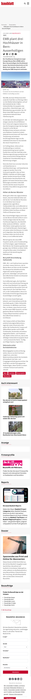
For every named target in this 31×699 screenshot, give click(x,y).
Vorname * (6, 651)
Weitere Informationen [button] (16, 694)
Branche (5, 664)
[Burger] (28, 3)
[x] (10, 679)
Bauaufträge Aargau (9, 597)
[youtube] (21, 679)
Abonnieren (15, 672)
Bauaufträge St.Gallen (10, 603)
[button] (3, 84)
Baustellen (7, 376)
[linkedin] (18, 679)
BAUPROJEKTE (16, 33)
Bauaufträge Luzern (9, 601)
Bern (5, 373)
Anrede (5, 644)
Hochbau (12, 373)
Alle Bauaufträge (6, 610)
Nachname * (6, 657)
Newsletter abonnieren (15, 683)
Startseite (4, 25)
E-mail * (5, 637)
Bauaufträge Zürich (9, 605)
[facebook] (13, 679)
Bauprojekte (12, 25)
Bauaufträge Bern (9, 599)
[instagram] (15, 679)
